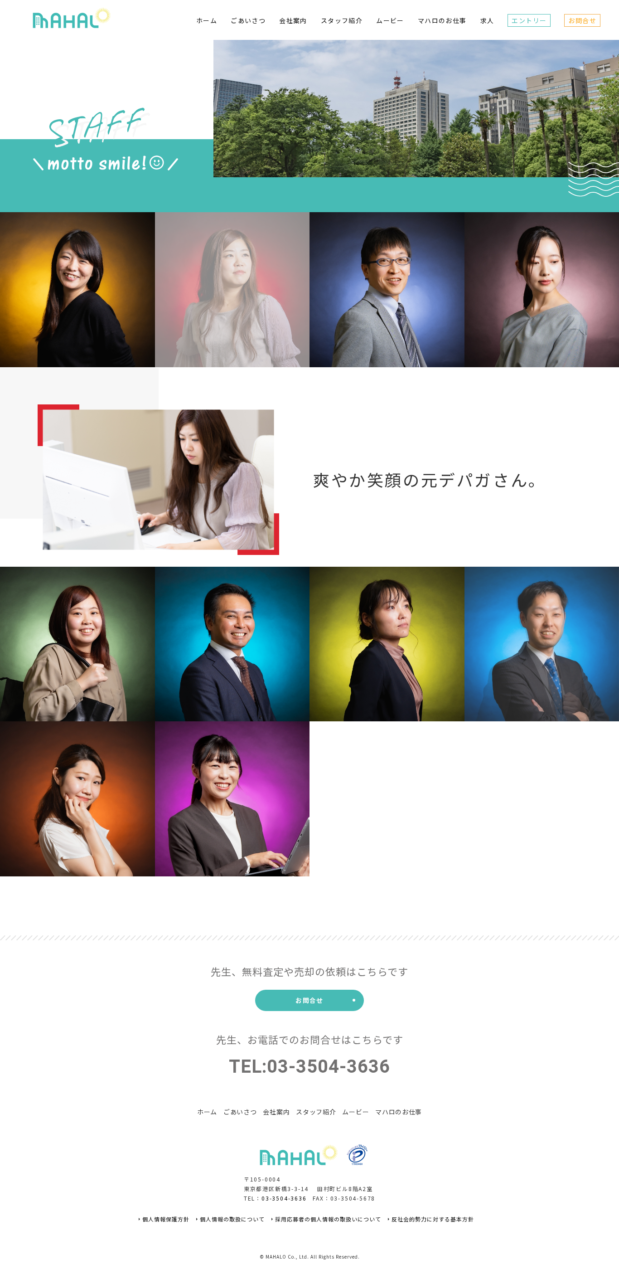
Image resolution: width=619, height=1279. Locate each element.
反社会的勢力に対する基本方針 (433, 1219)
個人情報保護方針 (165, 1219)
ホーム (206, 20)
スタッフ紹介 (342, 20)
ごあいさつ (248, 20)
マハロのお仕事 (442, 20)
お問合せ (582, 20)
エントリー (529, 20)
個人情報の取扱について (232, 1219)
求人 (487, 20)
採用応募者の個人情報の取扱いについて (328, 1219)
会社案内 (293, 20)
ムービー (390, 20)
